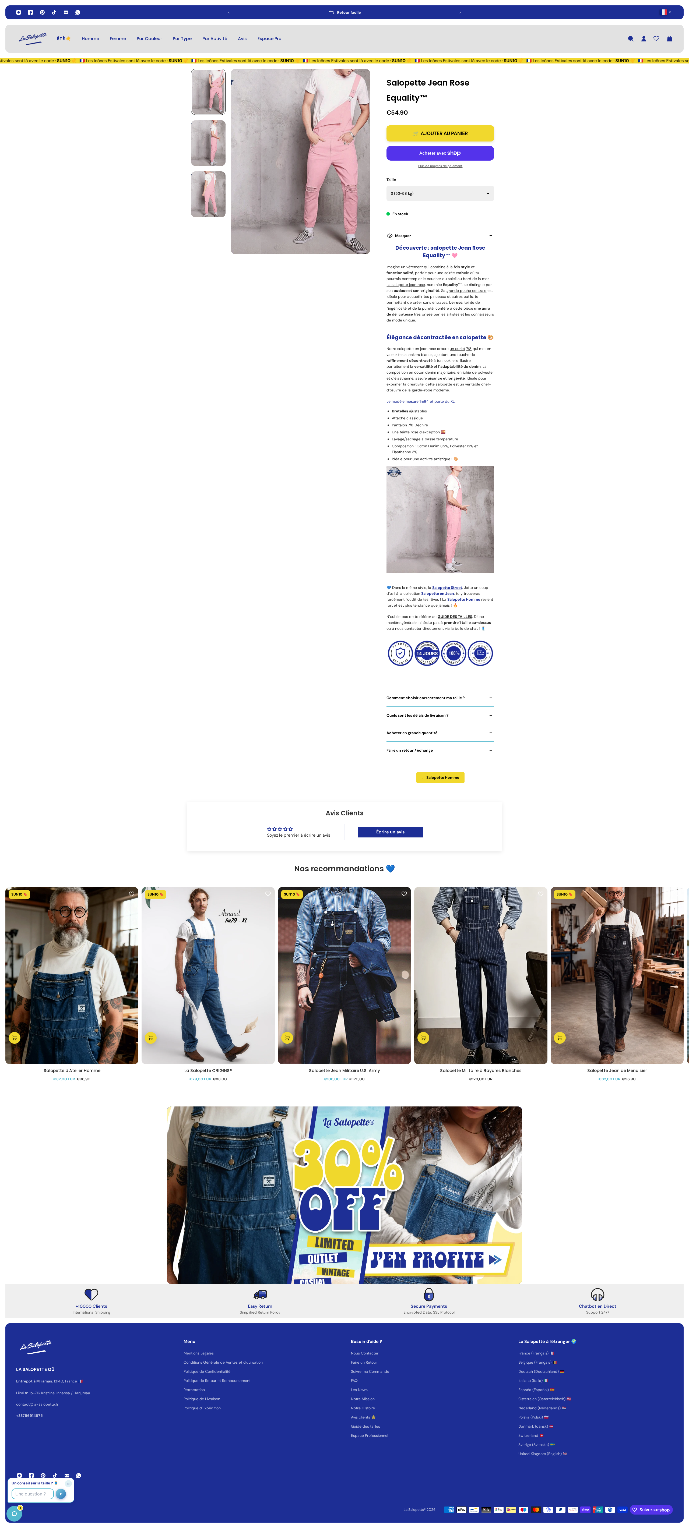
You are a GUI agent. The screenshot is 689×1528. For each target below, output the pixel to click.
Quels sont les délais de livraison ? (417, 715)
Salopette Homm (462, 599)
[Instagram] (18, 12)
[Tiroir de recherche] (630, 39)
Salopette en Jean (437, 593)
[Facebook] (30, 12)
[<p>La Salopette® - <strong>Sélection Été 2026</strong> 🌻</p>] (344, 12)
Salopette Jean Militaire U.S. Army (344, 1071)
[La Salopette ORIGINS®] (208, 975)
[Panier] (669, 39)
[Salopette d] (71, 975)
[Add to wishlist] (131, 893)
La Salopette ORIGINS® (208, 1071)
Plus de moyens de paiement (440, 166)
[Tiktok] (54, 12)
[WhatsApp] (78, 12)
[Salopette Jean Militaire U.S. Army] (344, 975)
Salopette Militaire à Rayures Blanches (481, 1071)
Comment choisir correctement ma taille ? (425, 697)
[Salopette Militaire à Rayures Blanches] (480, 975)
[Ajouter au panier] (14, 1038)
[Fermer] (85, 1391)
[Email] (66, 12)
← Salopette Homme (440, 777)
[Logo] (32, 39)
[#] (344, 1195)
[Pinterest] (42, 12)
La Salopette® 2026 (419, 1509)
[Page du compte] (643, 39)
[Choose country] (665, 12)
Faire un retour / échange (409, 750)
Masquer (403, 235)
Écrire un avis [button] (390, 832)
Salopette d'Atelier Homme (72, 1071)
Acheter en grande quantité (411, 732)
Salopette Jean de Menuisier (617, 1071)
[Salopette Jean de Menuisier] (617, 975)
